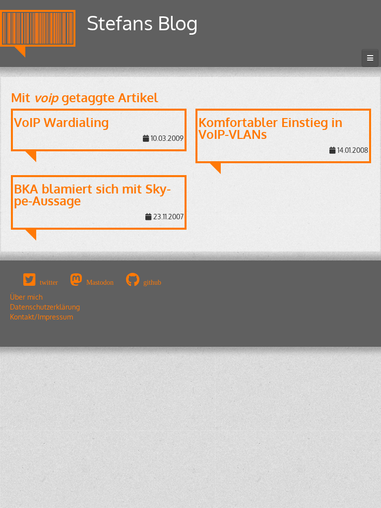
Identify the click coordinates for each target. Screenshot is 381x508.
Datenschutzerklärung (45, 307)
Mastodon (100, 282)
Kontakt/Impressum (41, 317)
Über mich (26, 297)
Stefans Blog (142, 22)
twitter (49, 282)
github (152, 282)
